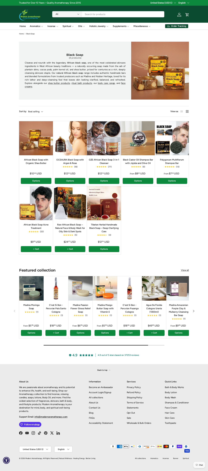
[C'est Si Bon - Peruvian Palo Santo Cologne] (56, 288)
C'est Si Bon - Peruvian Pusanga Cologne (129, 308)
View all (185, 270)
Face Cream (171, 407)
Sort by (22, 111)
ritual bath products (81, 83)
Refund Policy (134, 392)
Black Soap (30, 34)
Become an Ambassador (101, 387)
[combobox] (108, 14)
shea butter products (59, 83)
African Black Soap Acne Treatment (36, 226)
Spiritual (67, 26)
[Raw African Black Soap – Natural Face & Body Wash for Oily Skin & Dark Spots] (70, 203)
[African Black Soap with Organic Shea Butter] (36, 138)
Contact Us (94, 407)
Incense (51, 26)
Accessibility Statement (101, 423)
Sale (129, 418)
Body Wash (170, 397)
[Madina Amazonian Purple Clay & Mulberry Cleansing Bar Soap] (178, 288)
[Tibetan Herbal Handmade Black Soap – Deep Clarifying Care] (104, 203)
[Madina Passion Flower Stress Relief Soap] (80, 288)
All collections (96, 397)
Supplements (119, 26)
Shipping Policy (134, 397)
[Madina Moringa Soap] (31, 288)
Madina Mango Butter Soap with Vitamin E (105, 308)
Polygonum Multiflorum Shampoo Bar (172, 161)
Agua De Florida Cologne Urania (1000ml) (154, 308)
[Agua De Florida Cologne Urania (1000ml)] (154, 288)
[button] (187, 15)
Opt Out (131, 412)
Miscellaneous (140, 26)
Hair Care (169, 412)
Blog (91, 412)
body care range (106, 83)
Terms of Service (135, 402)
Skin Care (170, 418)
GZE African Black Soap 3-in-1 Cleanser (104, 161)
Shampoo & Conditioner (177, 402)
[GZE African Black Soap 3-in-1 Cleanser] (104, 138)
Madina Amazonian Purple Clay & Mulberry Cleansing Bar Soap (178, 310)
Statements (132, 407)
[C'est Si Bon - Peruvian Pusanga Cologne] (129, 288)
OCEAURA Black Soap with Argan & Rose (70, 161)
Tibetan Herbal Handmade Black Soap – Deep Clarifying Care (104, 228)
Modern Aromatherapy (33, 458)
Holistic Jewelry (97, 26)
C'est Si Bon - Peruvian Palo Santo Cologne (56, 308)
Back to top (102, 370)
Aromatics (35, 26)
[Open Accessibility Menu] (6, 460)
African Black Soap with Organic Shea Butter (36, 161)
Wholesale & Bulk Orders (139, 423)
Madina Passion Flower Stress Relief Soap (80, 308)
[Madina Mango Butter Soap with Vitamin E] (105, 288)
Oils (80, 26)
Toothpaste (170, 423)
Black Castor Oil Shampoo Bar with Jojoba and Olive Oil (138, 161)
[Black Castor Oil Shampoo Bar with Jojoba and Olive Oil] (138, 138)
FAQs (91, 418)
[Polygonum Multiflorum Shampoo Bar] (172, 138)
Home (23, 26)
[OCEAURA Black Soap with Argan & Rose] (70, 138)
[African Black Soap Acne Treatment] (36, 203)
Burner (175, 458)
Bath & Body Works (174, 387)
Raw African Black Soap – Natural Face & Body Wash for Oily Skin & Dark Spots (70, 228)
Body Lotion (171, 392)
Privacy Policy (134, 387)
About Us (93, 402)
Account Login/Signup (100, 392)
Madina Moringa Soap (31, 307)
